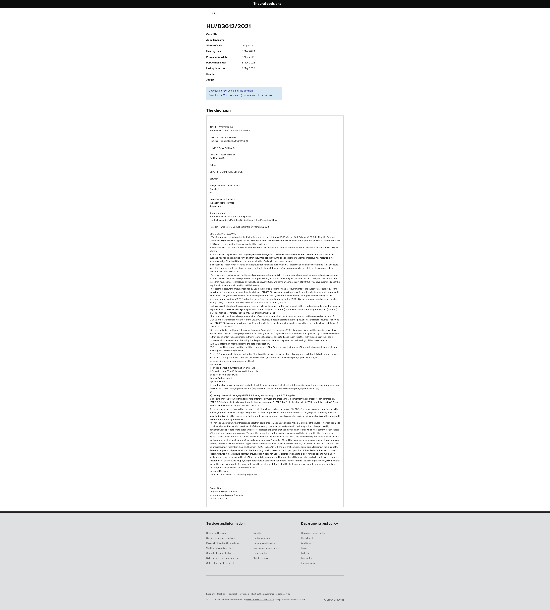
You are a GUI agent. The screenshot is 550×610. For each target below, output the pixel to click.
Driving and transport (217, 533)
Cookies (221, 594)
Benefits (257, 533)
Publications (307, 558)
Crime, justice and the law (218, 553)
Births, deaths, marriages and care (223, 558)
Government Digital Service (276, 594)
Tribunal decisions (267, 4)
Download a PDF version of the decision (231, 91)
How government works (313, 533)
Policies (305, 553)
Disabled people (260, 558)
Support (210, 594)
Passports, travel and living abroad (223, 543)
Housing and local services (266, 548)
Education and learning (264, 543)
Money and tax (260, 553)
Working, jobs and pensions (219, 548)
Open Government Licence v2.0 (260, 600)
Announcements (309, 563)
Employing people (261, 538)
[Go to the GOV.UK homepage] (218, 4)
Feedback (232, 594)
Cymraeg (244, 594)
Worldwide (306, 543)
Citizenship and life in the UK (220, 563)
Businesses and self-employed (220, 538)
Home (214, 12)
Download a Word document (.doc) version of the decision (241, 95)
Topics (304, 548)
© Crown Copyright (334, 599)
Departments (307, 538)
